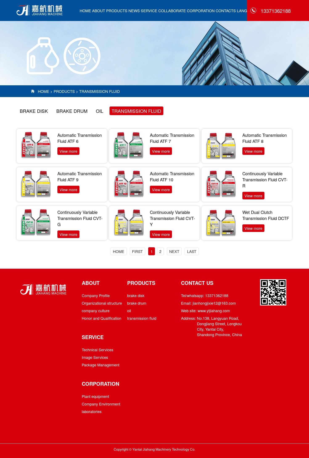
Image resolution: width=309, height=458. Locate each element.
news (134, 10)
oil (99, 111)
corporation (201, 10)
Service (149, 10)
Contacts (226, 10)
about (98, 10)
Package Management (100, 364)
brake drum (71, 111)
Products (116, 10)
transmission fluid (99, 91)
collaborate (172, 10)
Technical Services (97, 349)
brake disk (34, 111)
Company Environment (101, 404)
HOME (85, 10)
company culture (96, 310)
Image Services (95, 357)
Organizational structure (102, 303)
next (174, 251)
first (137, 251)
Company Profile (96, 295)
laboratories (92, 411)
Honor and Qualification (101, 318)
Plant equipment (95, 396)
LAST (191, 251)
